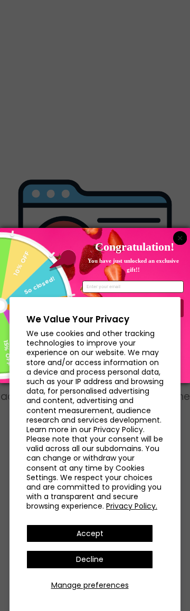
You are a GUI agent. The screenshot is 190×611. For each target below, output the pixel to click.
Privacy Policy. (131, 506)
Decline (89, 559)
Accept (90, 533)
